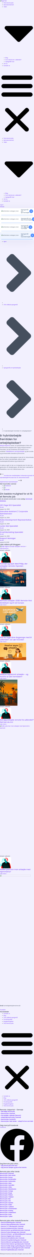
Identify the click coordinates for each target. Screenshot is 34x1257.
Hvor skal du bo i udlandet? (13, 60)
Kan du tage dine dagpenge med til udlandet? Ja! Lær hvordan (16, 638)
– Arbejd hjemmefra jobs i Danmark (10, 1117)
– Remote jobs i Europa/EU (8, 1119)
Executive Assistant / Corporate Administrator (14, 512)
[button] (17, 102)
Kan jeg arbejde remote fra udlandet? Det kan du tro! (17, 721)
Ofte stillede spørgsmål (11, 305)
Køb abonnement (9, 5)
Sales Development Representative (15, 520)
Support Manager (8, 538)
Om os (5, 64)
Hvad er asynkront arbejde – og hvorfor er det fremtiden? (14, 675)
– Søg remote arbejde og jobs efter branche (13, 1167)
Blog (6, 58)
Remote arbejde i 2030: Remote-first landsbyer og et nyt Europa (16, 601)
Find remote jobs (9, 3)
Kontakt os (7, 66)
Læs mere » (3, 568)
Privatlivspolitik (8, 1019)
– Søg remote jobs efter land (8, 1165)
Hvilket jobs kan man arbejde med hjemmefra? (15, 870)
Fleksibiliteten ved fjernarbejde (15, 451)
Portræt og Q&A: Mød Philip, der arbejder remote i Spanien (13, 565)
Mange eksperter (5, 445)
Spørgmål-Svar (9, 62)
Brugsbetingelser (9, 1021)
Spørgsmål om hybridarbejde (12, 368)
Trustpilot (3, 1010)
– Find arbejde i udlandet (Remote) (10, 1115)
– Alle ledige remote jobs (7, 1111)
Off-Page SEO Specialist (10, 505)
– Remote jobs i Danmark (7, 1113)
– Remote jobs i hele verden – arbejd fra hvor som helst (16, 1121)
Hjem (5, 241)
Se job (2, 507)
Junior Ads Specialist (9, 526)
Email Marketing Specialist (11, 532)
